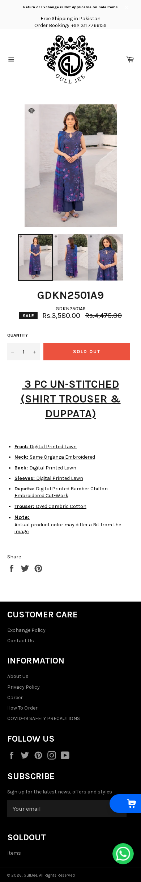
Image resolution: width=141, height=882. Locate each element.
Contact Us (20, 641)
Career (15, 697)
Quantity (17, 335)
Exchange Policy (26, 630)
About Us (18, 676)
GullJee (30, 875)
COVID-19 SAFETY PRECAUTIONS (43, 718)
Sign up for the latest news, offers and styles (59, 792)
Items (14, 853)
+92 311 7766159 (89, 25)
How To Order (22, 708)
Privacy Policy (23, 687)
